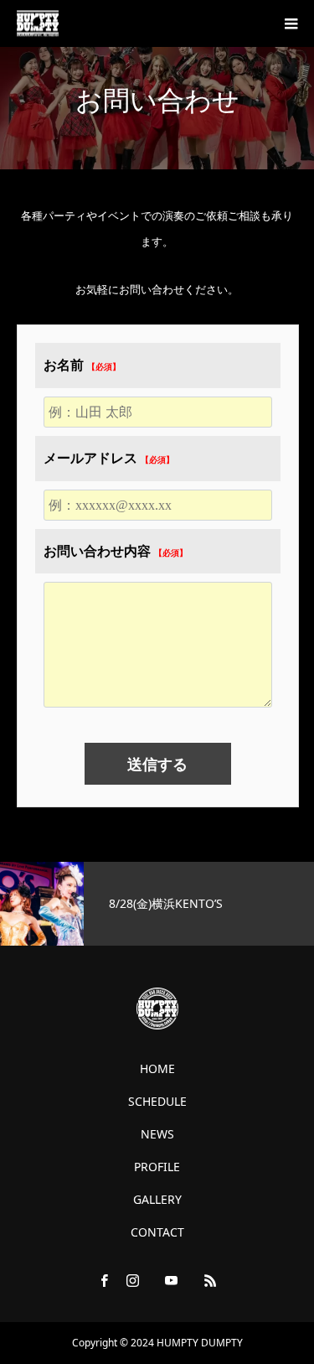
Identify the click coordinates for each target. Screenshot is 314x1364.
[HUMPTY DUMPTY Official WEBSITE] (38, 24)
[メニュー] (290, 23)
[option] (157, 904)
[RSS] (210, 1280)
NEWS (157, 1134)
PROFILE (157, 1167)
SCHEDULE (157, 1101)
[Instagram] (132, 1280)
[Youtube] (171, 1280)
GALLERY (157, 1200)
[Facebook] (103, 1280)
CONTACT (157, 1232)
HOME (157, 1069)
